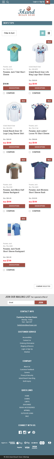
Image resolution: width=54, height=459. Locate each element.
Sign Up (41, 2)
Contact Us (27, 340)
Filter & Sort (9, 33)
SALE (27, 416)
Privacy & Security (27, 375)
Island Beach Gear (35, 67)
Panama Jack (7, 67)
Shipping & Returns (27, 346)
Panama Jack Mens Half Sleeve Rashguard (13, 191)
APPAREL (27, 410)
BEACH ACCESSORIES (27, 407)
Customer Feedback (27, 369)
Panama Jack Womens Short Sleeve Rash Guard (38, 192)
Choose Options (14, 88)
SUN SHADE (27, 404)
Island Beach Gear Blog (27, 378)
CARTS (27, 402)
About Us (27, 367)
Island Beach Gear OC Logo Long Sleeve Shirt (13, 132)
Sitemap (26, 457)
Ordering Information (27, 343)
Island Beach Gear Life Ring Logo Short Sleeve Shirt (39, 74)
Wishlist (27, 352)
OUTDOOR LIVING (27, 413)
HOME (27, 396)
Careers (27, 372)
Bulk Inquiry (27, 381)
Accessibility (27, 337)
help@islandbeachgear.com (27, 325)
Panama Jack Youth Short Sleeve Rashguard (14, 250)
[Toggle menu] (3, 3)
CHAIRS (27, 399)
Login (35, 2)
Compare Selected (43, 286)
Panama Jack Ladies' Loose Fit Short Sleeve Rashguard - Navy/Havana (39, 135)
